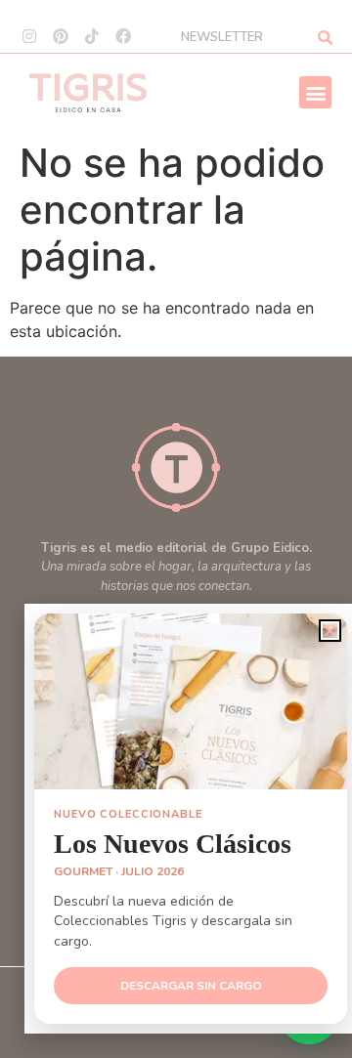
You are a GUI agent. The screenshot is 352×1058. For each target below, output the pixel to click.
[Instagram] (29, 36)
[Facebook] (123, 36)
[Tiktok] (92, 36)
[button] (315, 92)
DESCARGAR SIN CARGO (191, 986)
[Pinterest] (60, 36)
